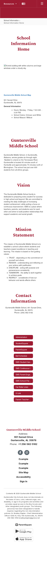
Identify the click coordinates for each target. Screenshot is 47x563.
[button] (10, 3)
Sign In (23, 481)
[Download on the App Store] (23, 539)
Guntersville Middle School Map (17, 95)
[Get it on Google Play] (23, 531)
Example (23, 459)
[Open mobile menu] (42, 3)
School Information (11, 20)
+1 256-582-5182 (27, 444)
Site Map (23, 472)
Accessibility (23, 477)
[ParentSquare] (23, 525)
